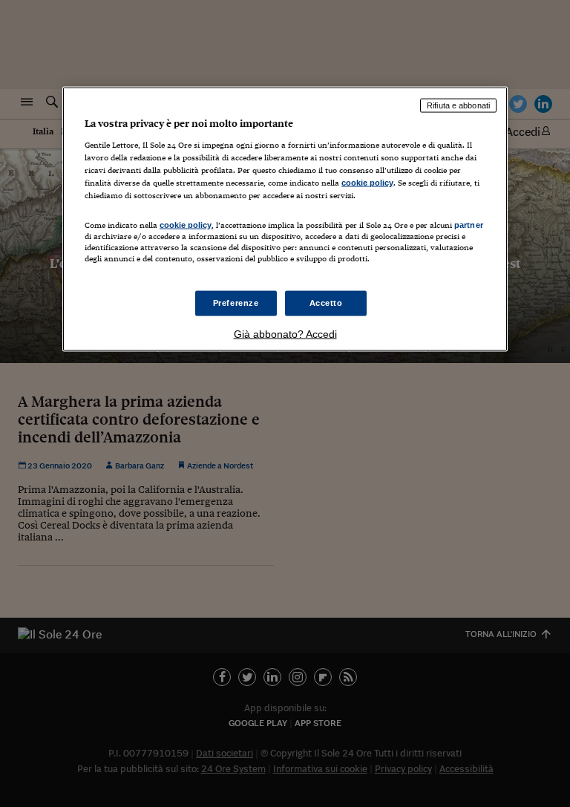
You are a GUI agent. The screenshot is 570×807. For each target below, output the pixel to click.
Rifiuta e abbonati (458, 105)
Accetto (326, 302)
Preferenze (236, 302)
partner (468, 224)
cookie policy (367, 181)
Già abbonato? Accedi (285, 334)
